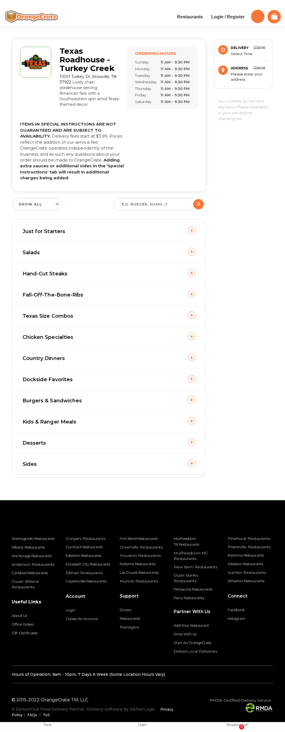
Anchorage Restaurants (32, 556)
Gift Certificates (25, 633)
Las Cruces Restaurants (139, 573)
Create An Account (82, 619)
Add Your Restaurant (191, 625)
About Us (19, 616)
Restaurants (130, 618)
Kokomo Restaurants (138, 564)
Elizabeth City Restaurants (88, 564)
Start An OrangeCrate (192, 643)
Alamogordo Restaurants (33, 539)
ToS (46, 715)
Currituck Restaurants (84, 547)
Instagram (236, 618)
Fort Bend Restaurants (139, 539)
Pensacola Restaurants (193, 589)
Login (70, 610)
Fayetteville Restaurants (86, 581)
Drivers (125, 610)
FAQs (32, 715)
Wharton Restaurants (246, 581)
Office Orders (23, 624)
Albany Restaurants (28, 547)
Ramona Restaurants (246, 555)
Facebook (236, 610)
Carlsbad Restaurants (30, 573)
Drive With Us (185, 634)
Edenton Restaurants (83, 556)
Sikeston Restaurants (245, 564)
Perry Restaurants (189, 598)
